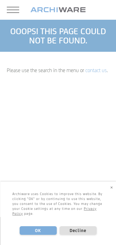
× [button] (111, 187)
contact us (96, 70)
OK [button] (38, 230)
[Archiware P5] (58, 10)
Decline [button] (78, 230)
